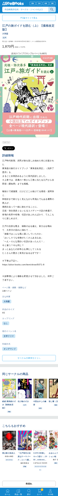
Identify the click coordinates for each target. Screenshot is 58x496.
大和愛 (7, 301)
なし (6, 323)
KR (46, 3)
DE (52, 3)
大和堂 (5, 34)
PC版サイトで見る (29, 18)
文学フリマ (9, 336)
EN (33, 3)
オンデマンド (10, 349)
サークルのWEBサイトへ (29, 358)
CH (39, 3)
